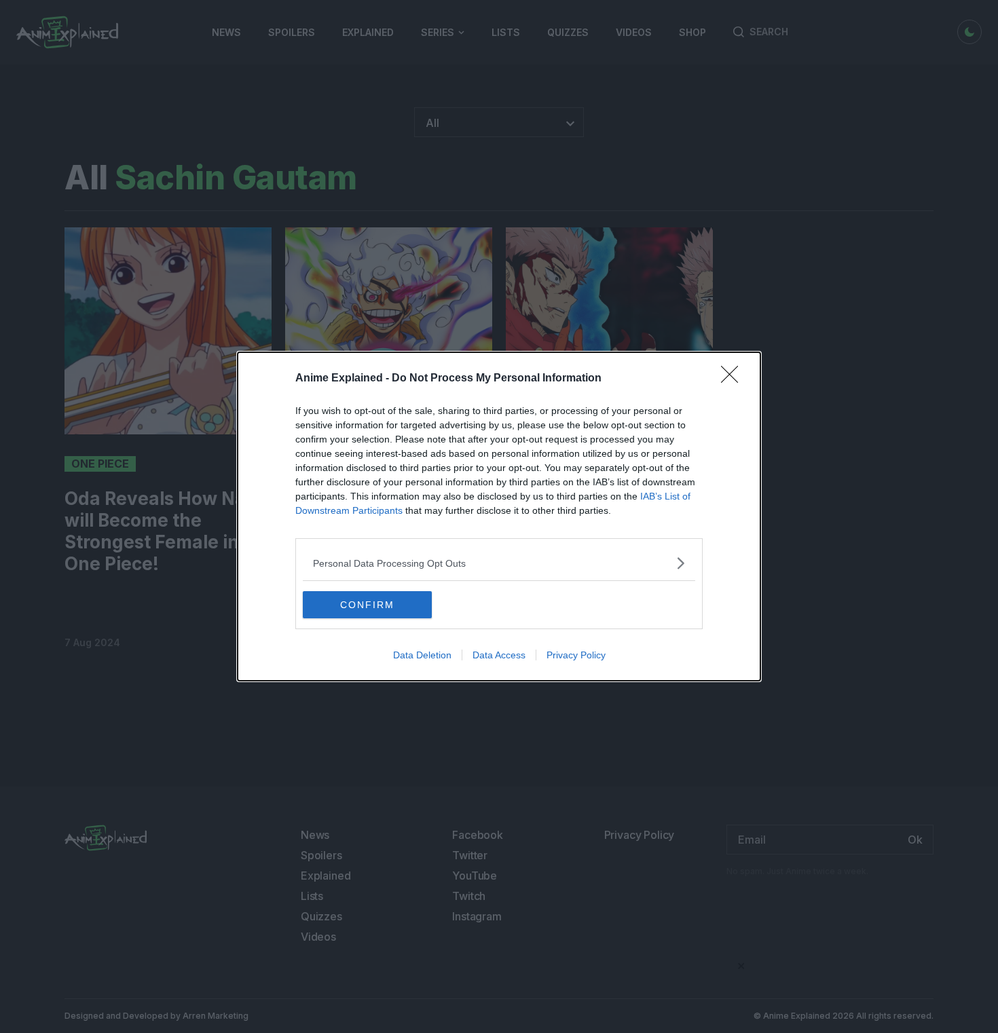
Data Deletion (422, 655)
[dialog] (499, 516)
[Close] (734, 379)
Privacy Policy (576, 655)
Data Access (499, 655)
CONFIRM (367, 604)
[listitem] (499, 563)
